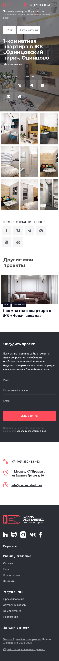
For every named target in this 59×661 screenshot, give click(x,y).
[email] (8, 97)
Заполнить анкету (16, 627)
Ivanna (23, 520)
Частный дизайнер (13, 11)
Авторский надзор (14, 605)
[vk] (19, 85)
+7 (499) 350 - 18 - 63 (25, 461)
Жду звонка (29, 415)
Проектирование (13, 599)
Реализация (10, 616)
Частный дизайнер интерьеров (22, 639)
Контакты (9, 581)
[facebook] (8, 85)
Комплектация (12, 611)
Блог (6, 569)
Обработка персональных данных (24, 649)
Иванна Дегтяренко (17, 556)
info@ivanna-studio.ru (26, 485)
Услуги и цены (13, 592)
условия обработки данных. (32, 431)
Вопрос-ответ (11, 575)
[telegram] (31, 85)
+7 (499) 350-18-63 (40, 5)
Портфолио (34, 11)
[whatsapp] (42, 85)
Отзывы (8, 563)
